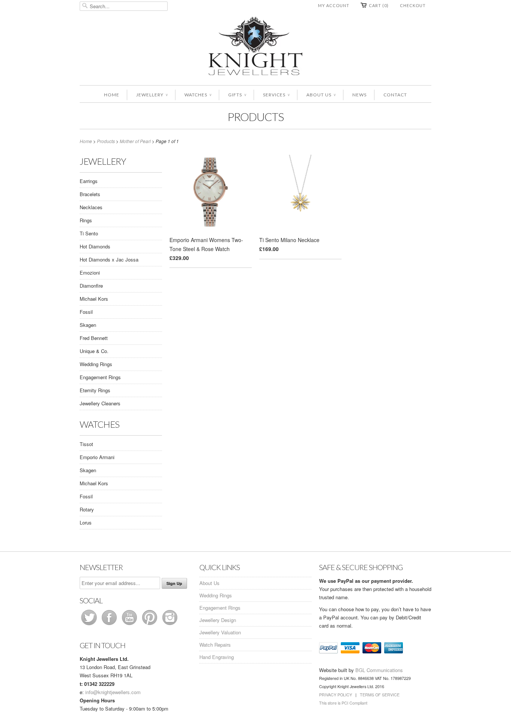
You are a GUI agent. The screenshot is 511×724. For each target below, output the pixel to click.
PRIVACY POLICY (335, 694)
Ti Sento (89, 233)
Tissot (86, 444)
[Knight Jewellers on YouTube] (130, 624)
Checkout (413, 5)
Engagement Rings (100, 377)
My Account (333, 5)
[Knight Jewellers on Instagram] (169, 624)
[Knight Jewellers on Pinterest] (150, 624)
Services (276, 95)
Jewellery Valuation (220, 632)
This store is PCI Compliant (343, 703)
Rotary (87, 509)
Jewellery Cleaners (100, 403)
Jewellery (152, 95)
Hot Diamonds (95, 246)
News (359, 95)
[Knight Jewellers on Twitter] (90, 624)
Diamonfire (91, 285)
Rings (86, 220)
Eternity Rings (95, 390)
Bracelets (90, 194)
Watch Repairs (215, 644)
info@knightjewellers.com (113, 692)
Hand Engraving (216, 656)
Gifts (237, 95)
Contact (395, 95)
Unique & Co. (94, 351)
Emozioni (90, 272)
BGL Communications (379, 670)
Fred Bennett (94, 337)
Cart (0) (379, 5)
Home (111, 95)
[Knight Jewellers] (255, 47)
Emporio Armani (97, 457)
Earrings (89, 181)
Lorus (86, 522)
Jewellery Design (217, 620)
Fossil (86, 311)
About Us (321, 95)
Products (255, 116)
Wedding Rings (96, 364)
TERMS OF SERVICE (380, 694)
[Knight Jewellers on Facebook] (110, 624)
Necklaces (91, 207)
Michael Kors (94, 298)
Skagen (88, 324)
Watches (197, 95)
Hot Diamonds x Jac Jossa (109, 259)
